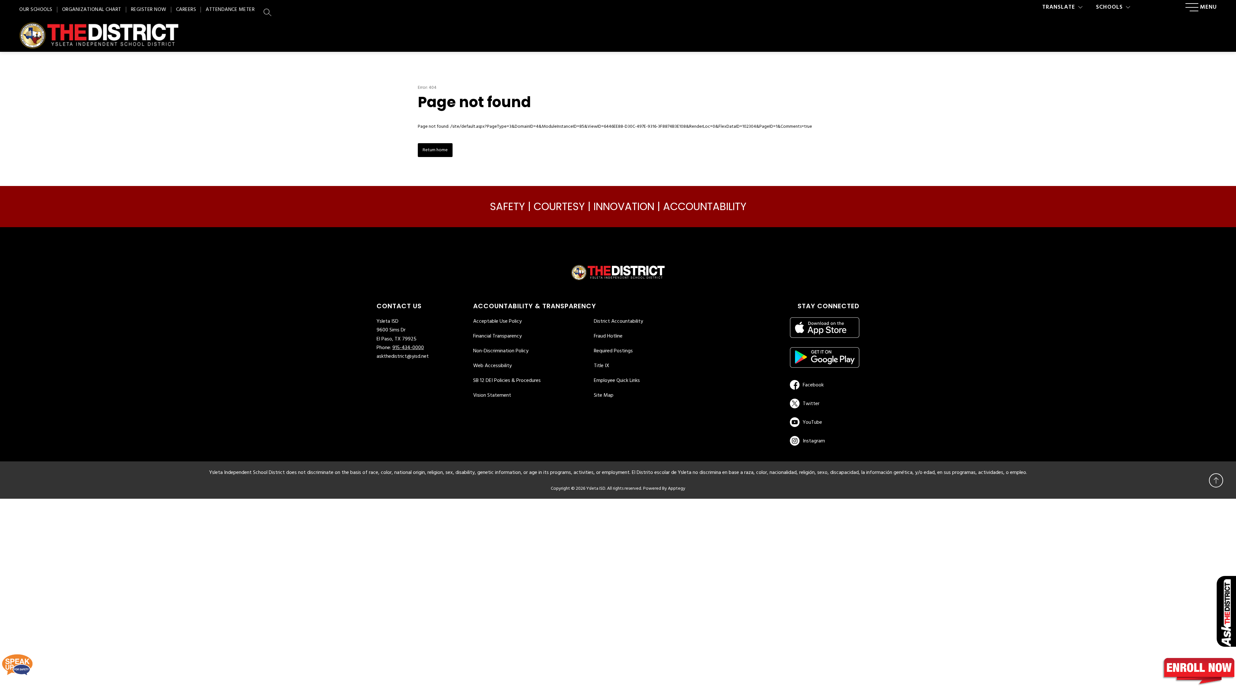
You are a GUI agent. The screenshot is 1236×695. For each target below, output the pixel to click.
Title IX (601, 366)
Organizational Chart (91, 10)
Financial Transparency (497, 336)
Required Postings (613, 351)
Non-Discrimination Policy (501, 351)
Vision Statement (492, 395)
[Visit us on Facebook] (823, 385)
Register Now (148, 10)
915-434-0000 (408, 348)
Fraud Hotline (608, 336)
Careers (186, 10)
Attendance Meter (230, 10)
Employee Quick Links (617, 380)
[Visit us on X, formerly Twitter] (823, 403)
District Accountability (618, 321)
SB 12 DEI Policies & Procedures (507, 380)
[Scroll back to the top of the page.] (1216, 480)
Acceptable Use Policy (497, 321)
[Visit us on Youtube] (823, 422)
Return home (435, 150)
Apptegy (676, 488)
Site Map (603, 395)
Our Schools (35, 10)
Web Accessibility (492, 366)
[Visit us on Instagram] (824, 441)
